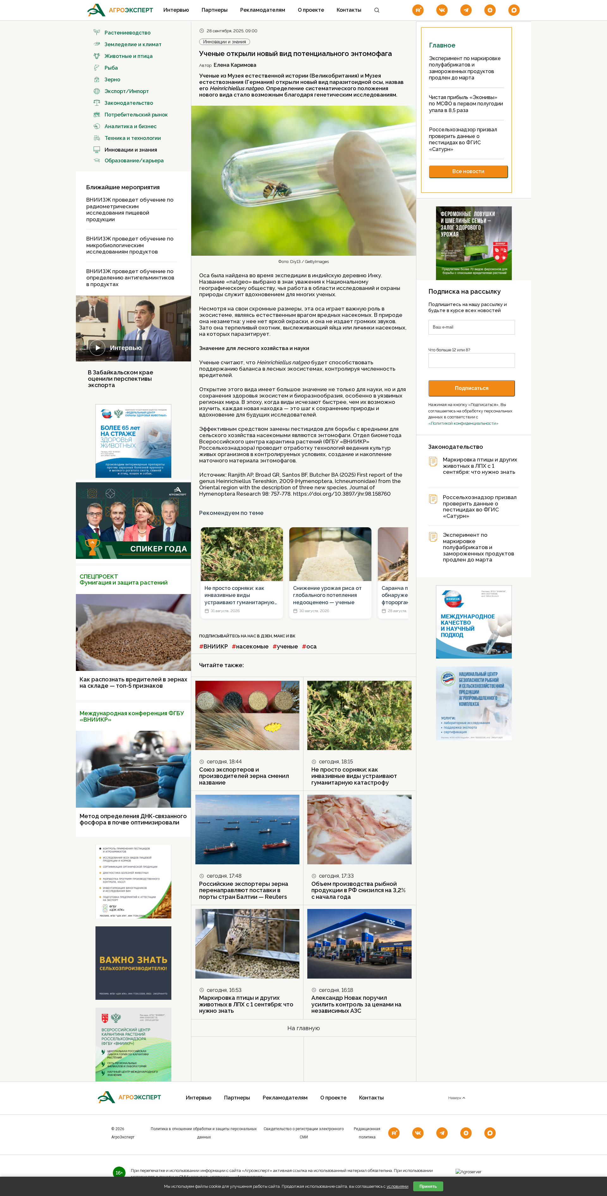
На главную (303, 1028)
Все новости (468, 171)
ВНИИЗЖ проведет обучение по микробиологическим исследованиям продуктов (130, 245)
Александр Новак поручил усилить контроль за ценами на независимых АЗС (356, 1004)
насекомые (252, 646)
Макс (279, 636)
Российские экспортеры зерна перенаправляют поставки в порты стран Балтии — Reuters (243, 890)
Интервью (176, 10)
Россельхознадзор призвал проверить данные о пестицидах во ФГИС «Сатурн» (463, 139)
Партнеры (215, 10)
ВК (292, 636)
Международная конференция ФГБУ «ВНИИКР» (132, 716)
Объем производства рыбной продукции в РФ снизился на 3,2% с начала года (358, 890)
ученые (287, 646)
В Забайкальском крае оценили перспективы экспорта (120, 378)
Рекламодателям (262, 10)
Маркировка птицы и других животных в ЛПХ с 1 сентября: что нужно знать (246, 1004)
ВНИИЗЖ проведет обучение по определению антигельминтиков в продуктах (130, 277)
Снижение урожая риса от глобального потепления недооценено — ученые (327, 595)
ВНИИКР (216, 646)
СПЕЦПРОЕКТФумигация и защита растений (124, 579)
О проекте (311, 10)
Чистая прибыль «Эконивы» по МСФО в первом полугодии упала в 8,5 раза (466, 103)
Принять (428, 1186)
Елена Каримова (235, 65)
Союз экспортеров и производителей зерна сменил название (244, 776)
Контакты (349, 10)
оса (311, 646)
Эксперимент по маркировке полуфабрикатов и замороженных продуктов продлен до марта (478, 547)
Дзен (266, 636)
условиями (397, 1186)
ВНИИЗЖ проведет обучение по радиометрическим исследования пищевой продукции (130, 209)
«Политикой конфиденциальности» (463, 423)
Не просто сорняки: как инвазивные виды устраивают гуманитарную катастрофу (239, 595)
